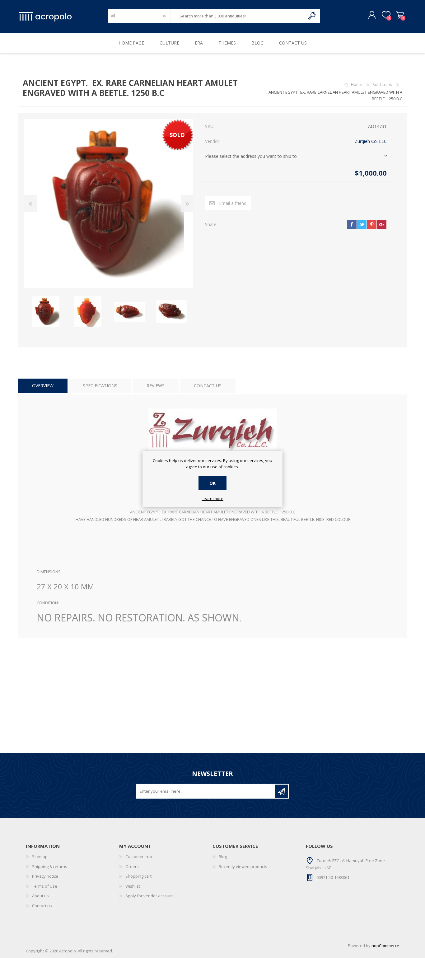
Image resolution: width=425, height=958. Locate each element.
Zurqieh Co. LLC (371, 141)
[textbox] (237, 16)
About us (40, 896)
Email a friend (232, 203)
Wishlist (132, 886)
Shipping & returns (49, 866)
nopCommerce (385, 945)
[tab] (43, 386)
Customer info (138, 856)
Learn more (212, 498)
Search (312, 16)
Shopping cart (400, 15)
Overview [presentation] (43, 386)
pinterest (371, 224)
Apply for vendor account (149, 896)
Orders (132, 866)
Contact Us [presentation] (208, 386)
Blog (223, 856)
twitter (362, 224)
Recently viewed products (243, 866)
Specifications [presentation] (100, 386)
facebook (352, 224)
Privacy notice (45, 876)
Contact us (42, 905)
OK (212, 483)
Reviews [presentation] (156, 386)
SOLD (177, 135)
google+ (381, 224)
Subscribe (281, 791)
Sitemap (40, 856)
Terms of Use (44, 886)
